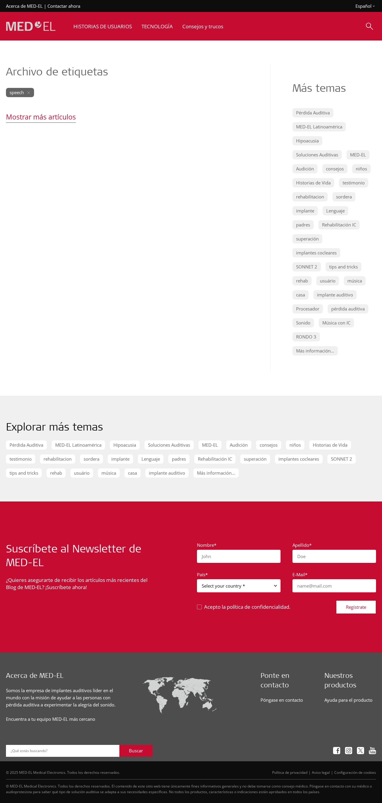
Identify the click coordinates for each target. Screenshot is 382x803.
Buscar (136, 751)
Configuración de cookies (355, 772)
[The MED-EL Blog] (31, 26)
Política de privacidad (289, 772)
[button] (312, 112)
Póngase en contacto (282, 700)
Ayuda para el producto (348, 700)
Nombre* (206, 545)
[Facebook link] (336, 750)
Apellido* (302, 545)
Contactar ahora (63, 6)
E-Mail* (299, 574)
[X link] (360, 750)
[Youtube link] (372, 750)
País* (202, 574)
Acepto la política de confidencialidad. (247, 606)
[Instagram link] (348, 750)
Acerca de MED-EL (24, 6)
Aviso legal (321, 772)
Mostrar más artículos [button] (41, 116)
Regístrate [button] (356, 607)
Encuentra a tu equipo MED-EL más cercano (50, 719)
